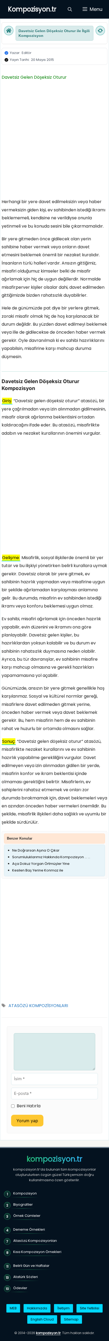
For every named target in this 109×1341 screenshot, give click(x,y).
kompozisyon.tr (54, 1159)
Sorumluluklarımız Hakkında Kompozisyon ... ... (51, 857)
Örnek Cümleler (26, 1215)
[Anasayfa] (8, 30)
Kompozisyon (25, 1193)
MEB (13, 1308)
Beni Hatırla (28, 1106)
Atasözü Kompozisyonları (35, 1240)
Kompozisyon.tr (32, 9)
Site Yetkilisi (89, 1308)
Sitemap (71, 1319)
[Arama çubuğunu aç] (69, 9)
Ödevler (20, 1287)
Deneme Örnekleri (29, 1229)
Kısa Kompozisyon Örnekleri (37, 1251)
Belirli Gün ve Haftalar (31, 1265)
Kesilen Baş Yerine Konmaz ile (37, 870)
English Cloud (42, 1319)
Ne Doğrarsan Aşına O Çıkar (36, 850)
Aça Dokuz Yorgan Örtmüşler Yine (41, 863)
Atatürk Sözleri (25, 1276)
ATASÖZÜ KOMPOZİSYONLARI (38, 1006)
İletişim (63, 1308)
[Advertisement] (54, 141)
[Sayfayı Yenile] (100, 30)
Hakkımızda (37, 1308)
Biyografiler (23, 1204)
